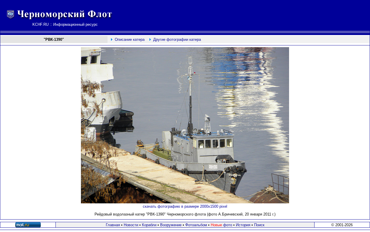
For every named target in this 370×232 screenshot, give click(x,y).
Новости (131, 225)
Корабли (149, 225)
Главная (113, 225)
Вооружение (171, 225)
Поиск (259, 225)
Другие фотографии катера (177, 39)
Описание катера (130, 39)
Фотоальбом (196, 225)
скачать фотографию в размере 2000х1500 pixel (185, 206)
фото (221, 225)
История (243, 225)
